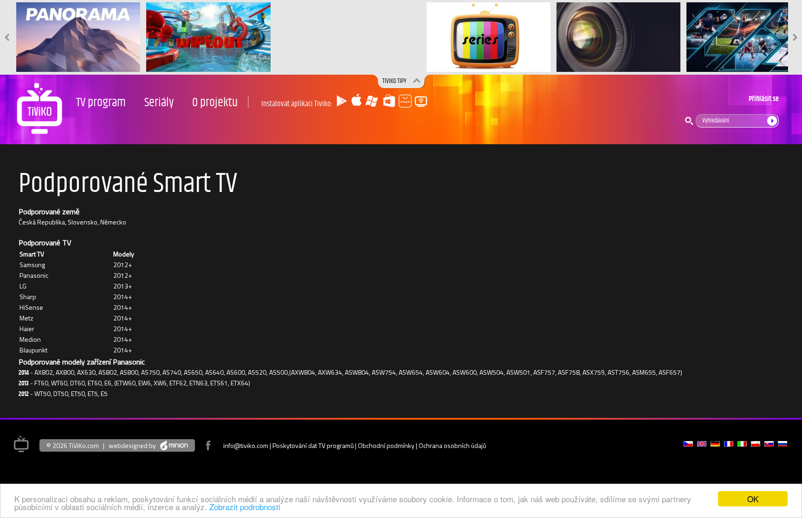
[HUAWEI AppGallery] (402, 102)
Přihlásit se (764, 99)
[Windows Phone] (371, 102)
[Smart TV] (417, 102)
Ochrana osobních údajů (452, 445)
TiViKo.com (84, 445)
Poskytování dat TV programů (313, 445)
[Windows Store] (387, 102)
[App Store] (356, 102)
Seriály (159, 102)
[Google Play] (341, 102)
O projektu (215, 102)
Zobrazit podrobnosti (244, 506)
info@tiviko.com (245, 445)
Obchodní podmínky (386, 445)
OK (752, 499)
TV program (101, 102)
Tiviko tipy (394, 81)
